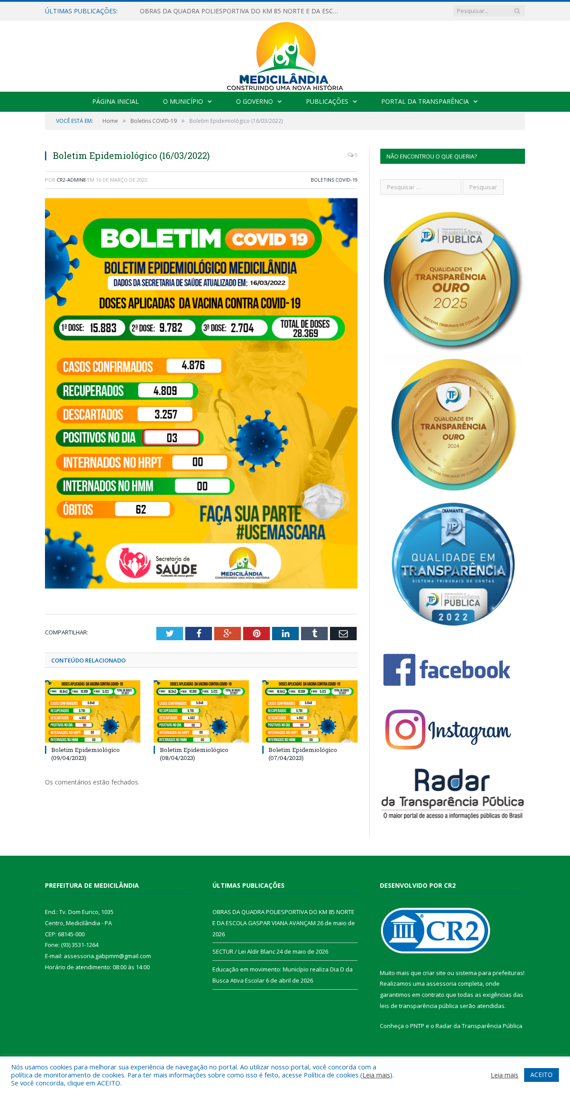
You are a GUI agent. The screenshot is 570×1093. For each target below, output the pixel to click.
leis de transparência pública (419, 1006)
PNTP (417, 1026)
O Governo (254, 101)
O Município (183, 101)
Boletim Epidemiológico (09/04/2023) (85, 754)
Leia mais (376, 1075)
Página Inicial (115, 101)
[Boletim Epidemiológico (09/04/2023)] (92, 711)
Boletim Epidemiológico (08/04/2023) (194, 754)
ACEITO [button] (541, 1074)
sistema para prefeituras (489, 973)
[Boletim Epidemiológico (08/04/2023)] (201, 711)
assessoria (441, 983)
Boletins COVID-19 (334, 179)
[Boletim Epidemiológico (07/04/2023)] (310, 711)
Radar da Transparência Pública (479, 1026)
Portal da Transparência (425, 101)
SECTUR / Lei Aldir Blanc (175, 11)
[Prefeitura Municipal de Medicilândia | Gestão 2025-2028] (285, 54)
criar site (434, 973)
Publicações (327, 101)
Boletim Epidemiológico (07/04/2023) (303, 754)
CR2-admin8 (71, 179)
